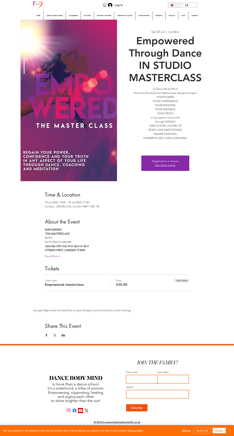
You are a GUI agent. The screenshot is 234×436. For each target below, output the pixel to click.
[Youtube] (80, 410)
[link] (104, 5)
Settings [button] (186, 430)
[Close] (230, 430)
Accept (219, 430)
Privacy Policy (135, 430)
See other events (165, 165)
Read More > (53, 256)
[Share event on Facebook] (46, 335)
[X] (86, 410)
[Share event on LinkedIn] (63, 335)
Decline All (202, 430)
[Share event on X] (55, 335)
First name (132, 372)
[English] (175, 5)
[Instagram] (68, 410)
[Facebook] (74, 410)
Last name (163, 372)
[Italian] (190, 5)
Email (129, 387)
